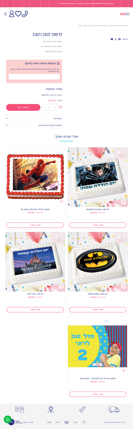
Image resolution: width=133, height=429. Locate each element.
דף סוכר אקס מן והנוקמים (97, 209)
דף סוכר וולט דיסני (35, 294)
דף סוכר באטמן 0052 (97, 294)
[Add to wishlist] (60, 107)
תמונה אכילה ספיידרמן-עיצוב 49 (35, 209)
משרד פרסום (28, 422)
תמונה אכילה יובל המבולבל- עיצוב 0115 (97, 378)
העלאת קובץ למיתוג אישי (50, 125)
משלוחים (58, 118)
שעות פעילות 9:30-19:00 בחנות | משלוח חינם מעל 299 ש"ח (86, 3)
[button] (119, 39)
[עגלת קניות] (5, 14)
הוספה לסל (23, 107)
